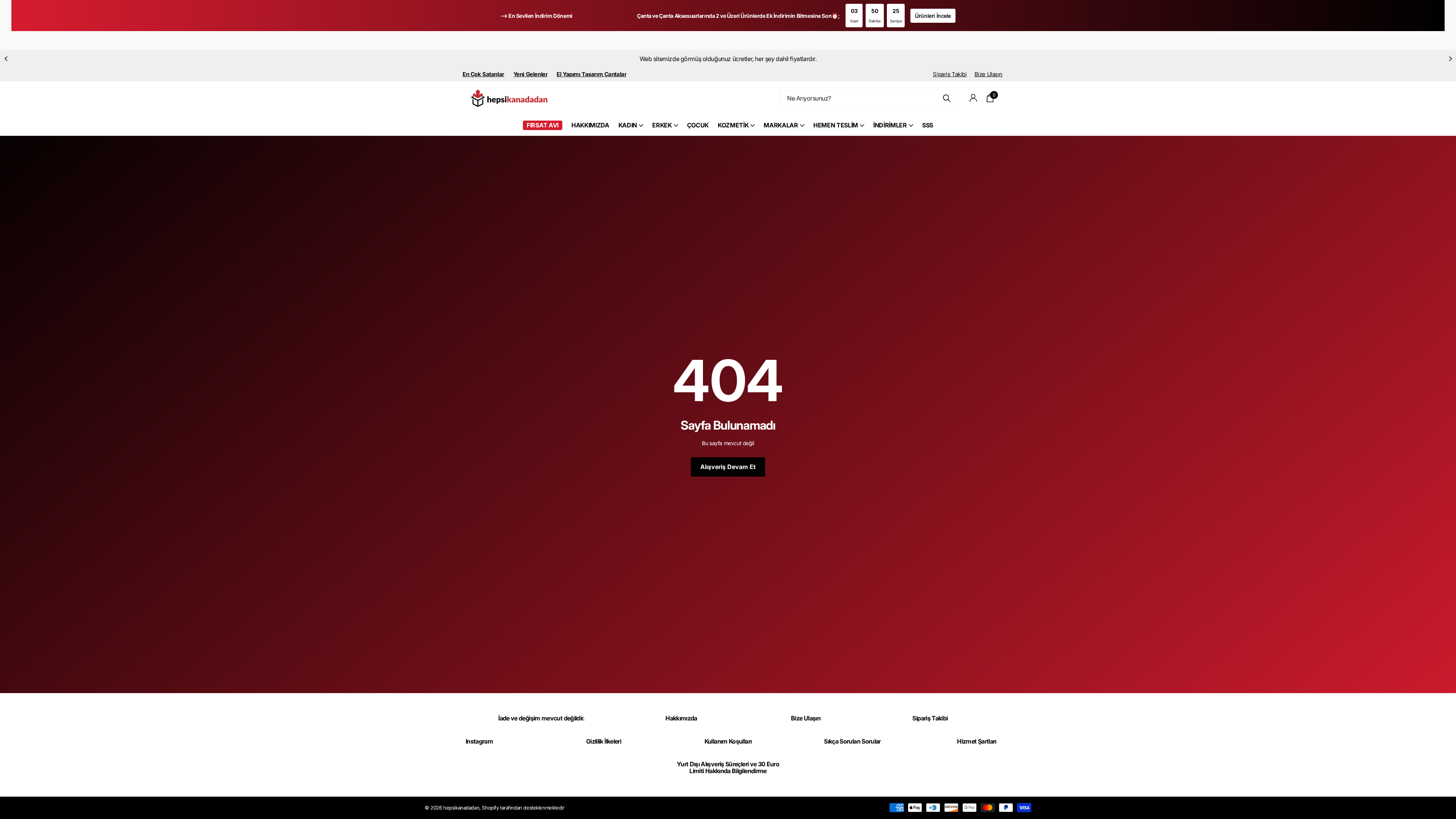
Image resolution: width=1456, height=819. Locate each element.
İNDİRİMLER (890, 125)
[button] (5, 58)
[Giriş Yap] (973, 98)
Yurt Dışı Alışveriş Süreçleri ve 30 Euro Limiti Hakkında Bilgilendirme (728, 767)
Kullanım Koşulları (728, 741)
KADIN (627, 125)
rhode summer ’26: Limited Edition (720, 59)
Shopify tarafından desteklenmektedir (523, 808)
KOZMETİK (733, 125)
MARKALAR (781, 125)
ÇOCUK (698, 125)
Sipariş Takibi (949, 74)
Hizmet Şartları (976, 741)
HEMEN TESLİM (835, 125)
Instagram (479, 741)
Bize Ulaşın (988, 74)
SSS (927, 125)
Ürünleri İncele (933, 16)
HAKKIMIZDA (590, 125)
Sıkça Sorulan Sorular (852, 741)
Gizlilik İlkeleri (603, 741)
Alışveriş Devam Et (728, 467)
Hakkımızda (681, 718)
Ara (947, 98)
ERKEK (662, 125)
